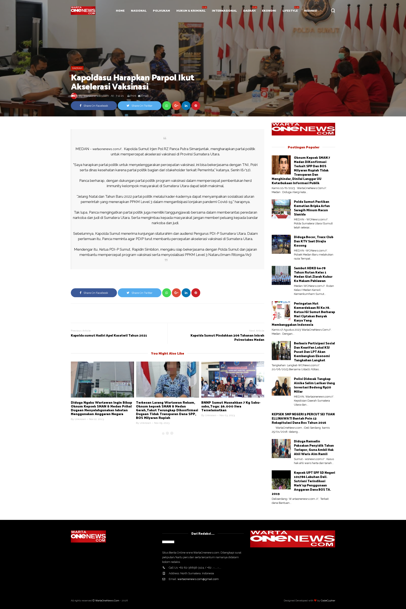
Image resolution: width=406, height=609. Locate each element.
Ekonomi (269, 10)
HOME (120, 10)
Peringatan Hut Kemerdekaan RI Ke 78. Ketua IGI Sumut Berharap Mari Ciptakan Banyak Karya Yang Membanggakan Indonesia (303, 313)
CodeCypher (328, 600)
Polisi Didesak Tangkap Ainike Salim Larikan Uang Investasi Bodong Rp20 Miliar (314, 385)
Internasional (224, 10)
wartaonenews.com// (107, 149)
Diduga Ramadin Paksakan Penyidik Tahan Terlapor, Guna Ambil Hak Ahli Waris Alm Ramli (314, 447)
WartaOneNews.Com (107, 600)
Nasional (139, 10)
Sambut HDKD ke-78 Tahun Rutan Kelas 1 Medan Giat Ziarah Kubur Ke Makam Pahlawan (313, 274)
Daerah (249, 10)
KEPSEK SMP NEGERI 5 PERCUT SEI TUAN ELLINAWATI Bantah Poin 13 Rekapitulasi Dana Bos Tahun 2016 (303, 418)
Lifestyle (290, 10)
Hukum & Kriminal (191, 10)
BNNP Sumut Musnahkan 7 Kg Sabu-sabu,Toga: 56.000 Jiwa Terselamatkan (230, 406)
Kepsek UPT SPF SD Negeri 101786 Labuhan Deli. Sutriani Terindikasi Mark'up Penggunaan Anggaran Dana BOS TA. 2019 (303, 483)
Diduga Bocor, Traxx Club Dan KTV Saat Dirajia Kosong (313, 241)
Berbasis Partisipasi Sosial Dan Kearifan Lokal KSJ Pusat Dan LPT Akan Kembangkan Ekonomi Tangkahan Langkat (314, 351)
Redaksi (310, 10)
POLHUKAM (161, 10)
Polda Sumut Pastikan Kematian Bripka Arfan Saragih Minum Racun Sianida (312, 208)
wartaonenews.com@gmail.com (198, 579)
